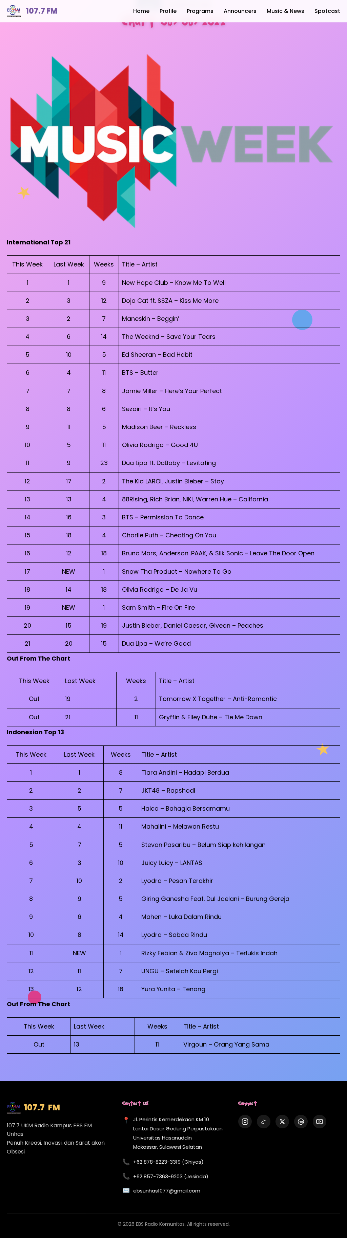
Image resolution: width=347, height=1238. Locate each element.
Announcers (240, 11)
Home (141, 11)
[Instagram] (245, 1121)
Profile (168, 11)
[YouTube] (319, 1121)
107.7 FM (41, 11)
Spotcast (327, 11)
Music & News (285, 11)
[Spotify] (301, 1121)
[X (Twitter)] (282, 1121)
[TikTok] (263, 1121)
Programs (200, 11)
